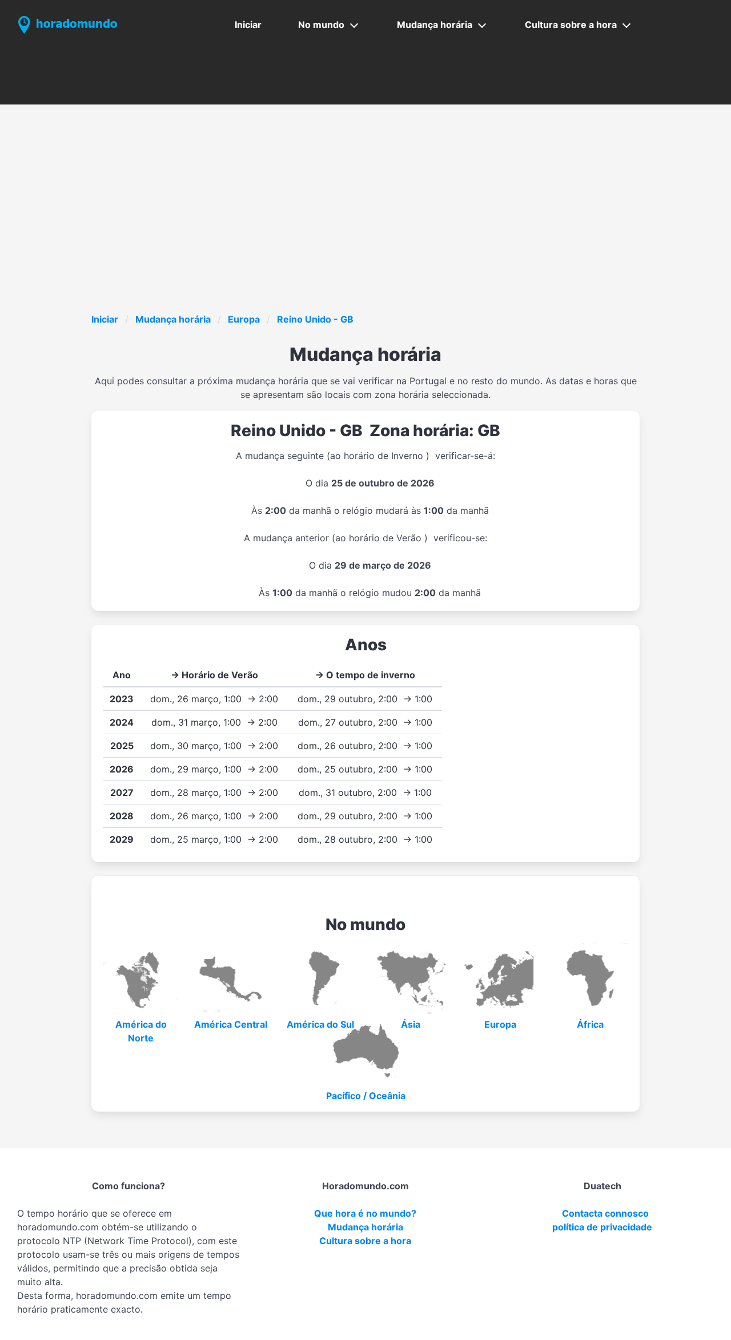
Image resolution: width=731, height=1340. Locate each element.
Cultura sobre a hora (571, 24)
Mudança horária (434, 24)
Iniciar (248, 24)
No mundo (321, 24)
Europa (244, 319)
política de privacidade (602, 1227)
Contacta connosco (605, 1213)
